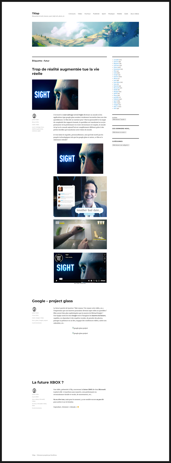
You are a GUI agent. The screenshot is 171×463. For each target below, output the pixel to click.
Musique (111, 14)
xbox (33, 405)
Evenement (117, 69)
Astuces (116, 61)
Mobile (119, 14)
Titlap (35, 13)
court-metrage (36, 127)
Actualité (116, 60)
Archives (114, 117)
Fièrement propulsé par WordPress (47, 455)
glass (36, 320)
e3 (32, 403)
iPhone (116, 78)
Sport (104, 14)
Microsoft (42, 399)
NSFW (115, 93)
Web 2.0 (116, 106)
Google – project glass (52, 301)
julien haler (35, 119)
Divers (115, 67)
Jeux (115, 80)
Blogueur (116, 63)
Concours (72, 14)
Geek (126, 14)
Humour (88, 14)
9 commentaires (37, 408)
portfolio (116, 97)
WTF (115, 108)
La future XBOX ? (48, 382)
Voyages (116, 105)
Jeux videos (135, 14)
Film (115, 71)
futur (42, 127)
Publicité (96, 14)
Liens (115, 84)
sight (39, 131)
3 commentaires (37, 323)
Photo (115, 95)
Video (80, 14)
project (46, 320)
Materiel (116, 86)
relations (34, 131)
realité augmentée (37, 129)
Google (38, 318)
